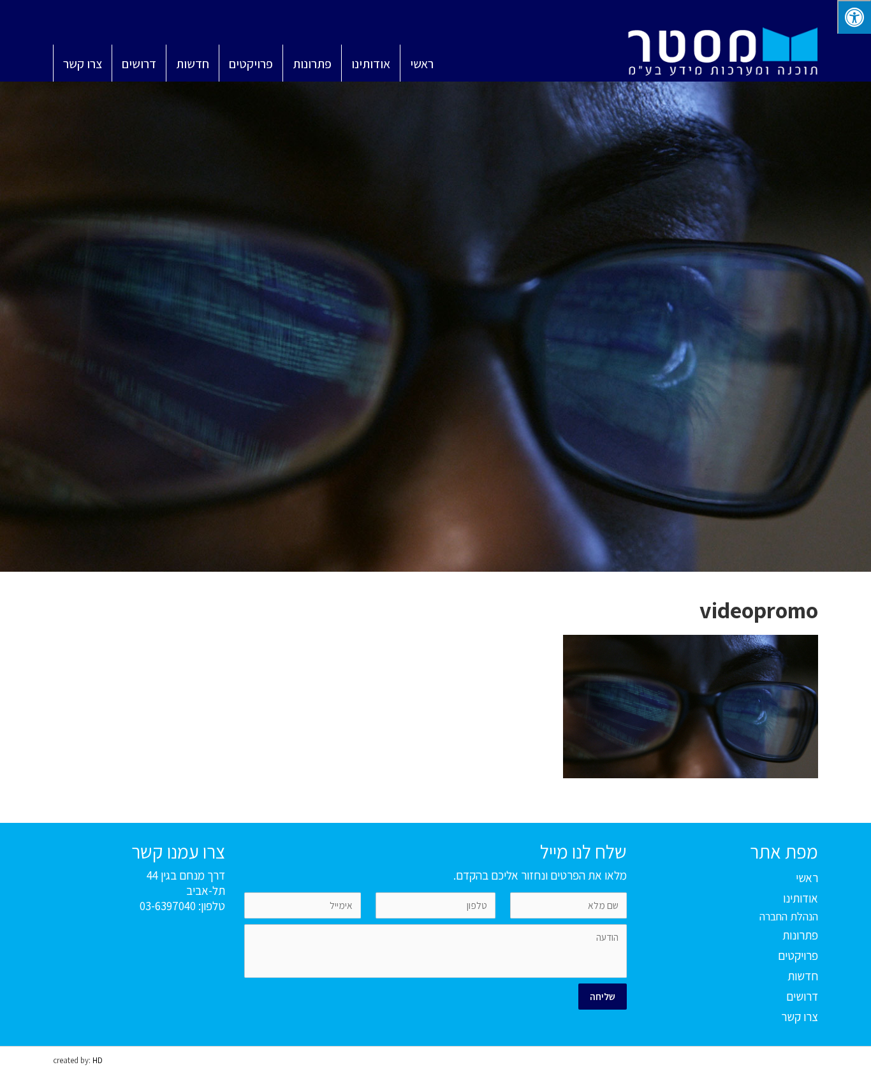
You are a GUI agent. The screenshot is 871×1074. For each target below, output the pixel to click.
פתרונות (800, 935)
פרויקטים (798, 955)
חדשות (802, 975)
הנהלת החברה (788, 916)
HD (97, 1060)
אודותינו (800, 898)
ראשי (807, 877)
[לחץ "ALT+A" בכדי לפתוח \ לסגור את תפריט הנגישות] (854, 17)
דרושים (802, 996)
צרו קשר (799, 1016)
